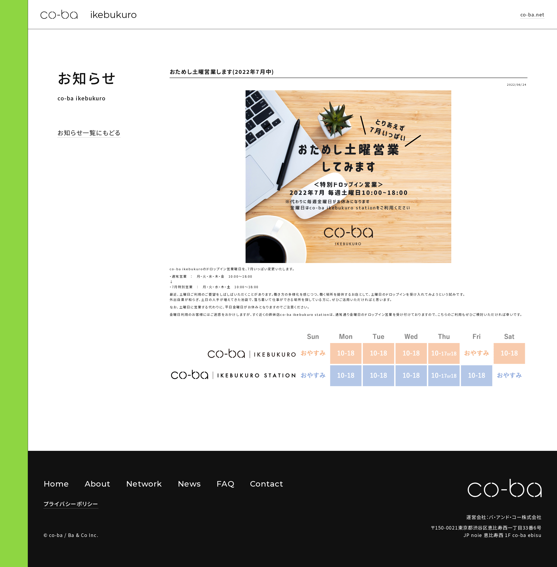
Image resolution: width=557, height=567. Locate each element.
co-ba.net (532, 14)
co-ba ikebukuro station (304, 314)
